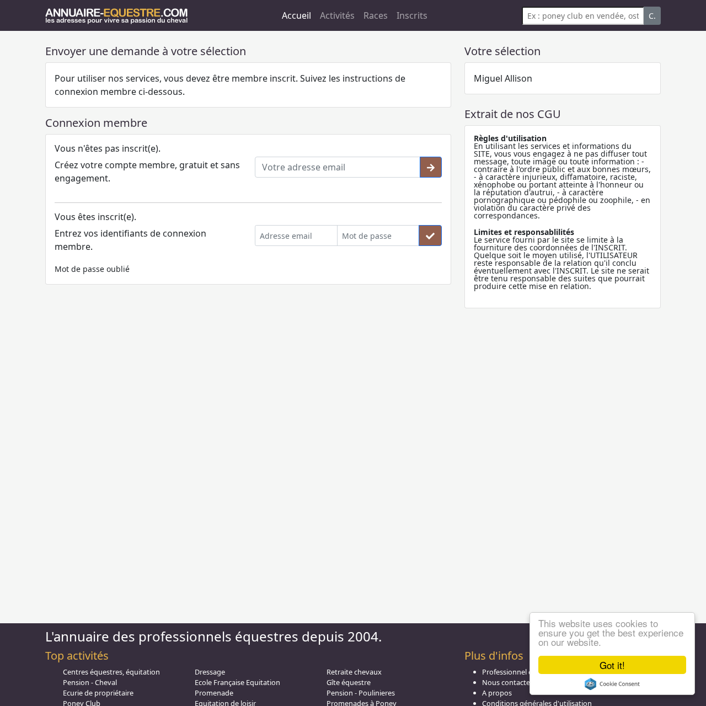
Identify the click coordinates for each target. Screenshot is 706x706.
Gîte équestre (349, 682)
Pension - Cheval (90, 682)
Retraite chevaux (354, 672)
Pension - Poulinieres (361, 693)
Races (375, 15)
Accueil (296, 15)
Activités (337, 15)
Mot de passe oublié (92, 269)
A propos (497, 693)
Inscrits (412, 15)
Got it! (612, 665)
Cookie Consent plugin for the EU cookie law (612, 684)
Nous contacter (507, 682)
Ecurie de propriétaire (98, 693)
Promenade (214, 693)
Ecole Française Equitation (237, 682)
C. (652, 15)
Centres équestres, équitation (111, 672)
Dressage (210, 672)
